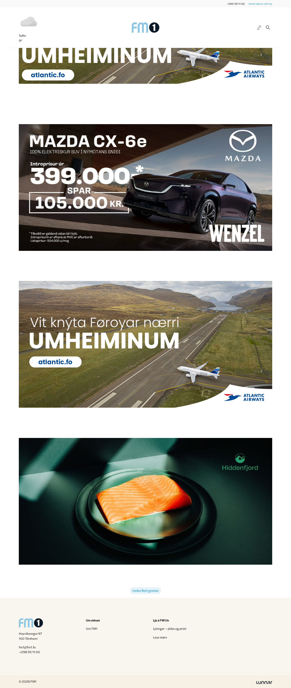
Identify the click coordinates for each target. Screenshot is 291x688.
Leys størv (160, 637)
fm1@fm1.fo (27, 647)
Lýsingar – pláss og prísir (169, 628)
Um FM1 (91, 628)
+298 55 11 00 (236, 4)
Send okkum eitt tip (260, 4)
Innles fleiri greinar (145, 590)
